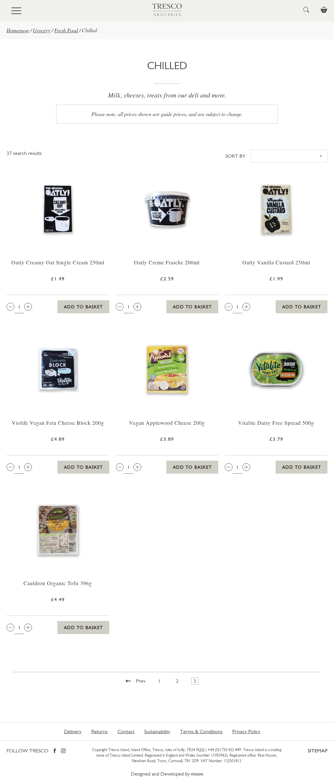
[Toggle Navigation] (16, 11)
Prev (140, 681)
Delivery (73, 731)
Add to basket (83, 306)
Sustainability (157, 731)
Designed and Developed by (167, 774)
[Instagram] (63, 751)
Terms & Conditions (201, 731)
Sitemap (317, 750)
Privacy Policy (246, 731)
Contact (125, 731)
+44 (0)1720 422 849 (224, 749)
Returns (99, 731)
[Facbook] (54, 751)
